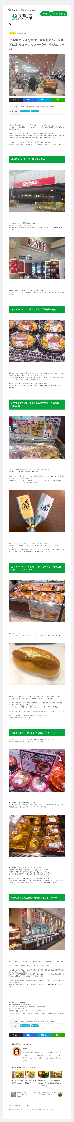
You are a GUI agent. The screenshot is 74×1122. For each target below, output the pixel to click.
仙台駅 (52, 106)
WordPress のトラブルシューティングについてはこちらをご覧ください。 (32, 1110)
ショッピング (25, 111)
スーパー (12, 33)
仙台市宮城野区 (30, 106)
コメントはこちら (59, 14)
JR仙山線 (45, 106)
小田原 (39, 106)
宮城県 (22, 106)
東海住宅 (46, 14)
